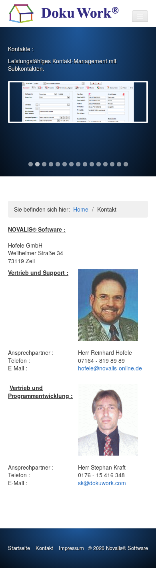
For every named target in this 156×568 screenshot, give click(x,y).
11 (98, 164)
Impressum (71, 548)
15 (126, 164)
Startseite (19, 548)
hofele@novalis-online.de (110, 368)
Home (80, 209)
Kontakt (44, 548)
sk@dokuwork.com (102, 483)
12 (105, 164)
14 (119, 164)
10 (92, 164)
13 (112, 164)
